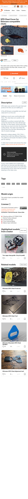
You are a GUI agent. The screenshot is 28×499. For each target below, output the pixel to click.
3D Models (4, 15)
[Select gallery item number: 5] (16, 340)
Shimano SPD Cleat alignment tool (13, 371)
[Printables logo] (1, 10)
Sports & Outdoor (13, 15)
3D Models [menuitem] (7, 10)
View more (23, 230)
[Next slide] (25, 50)
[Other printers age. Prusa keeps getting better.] (14, 89)
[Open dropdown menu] (26, 19)
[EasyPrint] (15, 6)
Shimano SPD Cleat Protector (11, 288)
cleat (18, 184)
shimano (24, 184)
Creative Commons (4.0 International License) (12, 210)
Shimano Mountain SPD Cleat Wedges (11, 343)
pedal (8, 184)
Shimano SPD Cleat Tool (10, 316)
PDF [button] (25, 102)
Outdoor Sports (23, 15)
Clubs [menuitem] (18, 10)
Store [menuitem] (13, 10)
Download (15, 73)
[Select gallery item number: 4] (15, 340)
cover (3, 184)
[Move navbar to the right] (26, 10)
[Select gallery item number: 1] (13, 285)
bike (13, 184)
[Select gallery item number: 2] (14, 285)
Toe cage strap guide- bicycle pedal (13, 255)
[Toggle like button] (3, 258)
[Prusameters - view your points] (18, 6)
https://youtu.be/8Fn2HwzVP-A (15, 144)
